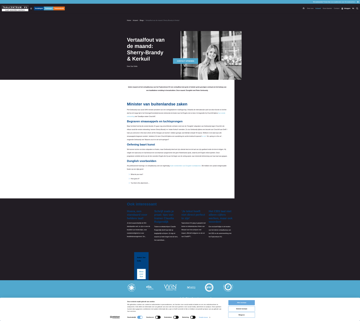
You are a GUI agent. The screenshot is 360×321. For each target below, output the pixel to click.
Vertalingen (39, 8)
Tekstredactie (59, 8)
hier (329, 2)
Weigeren (241, 315)
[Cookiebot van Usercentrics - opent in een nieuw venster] (115, 317)
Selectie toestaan (241, 309)
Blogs (142, 20)
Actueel (135, 20)
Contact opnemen (185, 61)
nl (353, 8)
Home (129, 20)
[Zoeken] (357, 8)
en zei (204, 136)
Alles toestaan (241, 302)
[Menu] (31, 8)
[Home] (303, 8)
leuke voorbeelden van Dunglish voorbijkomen (185, 166)
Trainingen (48, 8)
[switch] (158, 317)
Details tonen (203, 317)
